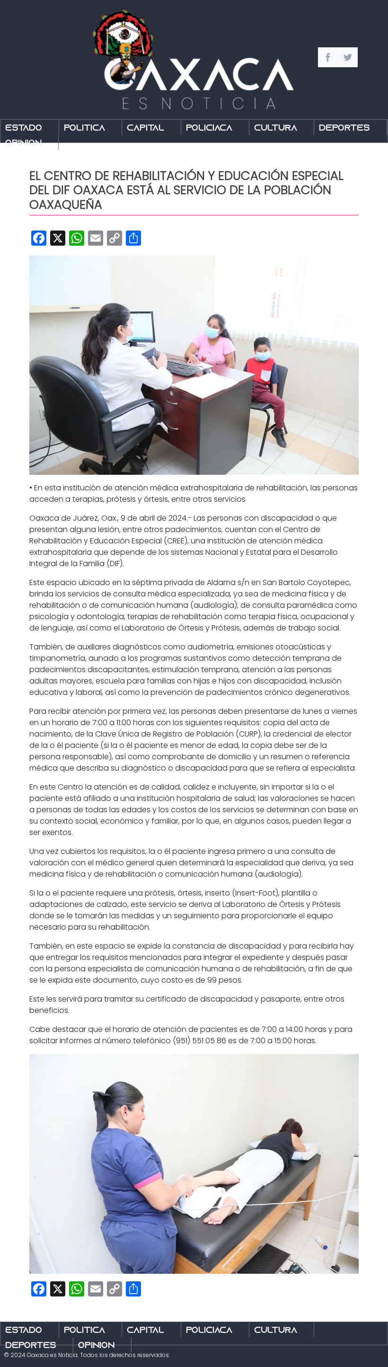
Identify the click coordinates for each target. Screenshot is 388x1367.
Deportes (344, 128)
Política (84, 128)
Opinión (23, 143)
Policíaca (209, 128)
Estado (23, 128)
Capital (145, 128)
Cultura (275, 128)
